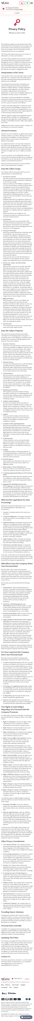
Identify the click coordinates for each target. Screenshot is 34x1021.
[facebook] (27, 999)
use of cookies (19, 9)
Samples (23, 985)
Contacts (15, 987)
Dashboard (22, 3)
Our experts (4, 987)
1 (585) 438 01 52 (18, 978)
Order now (27, 3)
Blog (2, 985)
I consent (17, 13)
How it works (15, 985)
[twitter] (29, 999)
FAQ (10, 987)
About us (7, 985)
